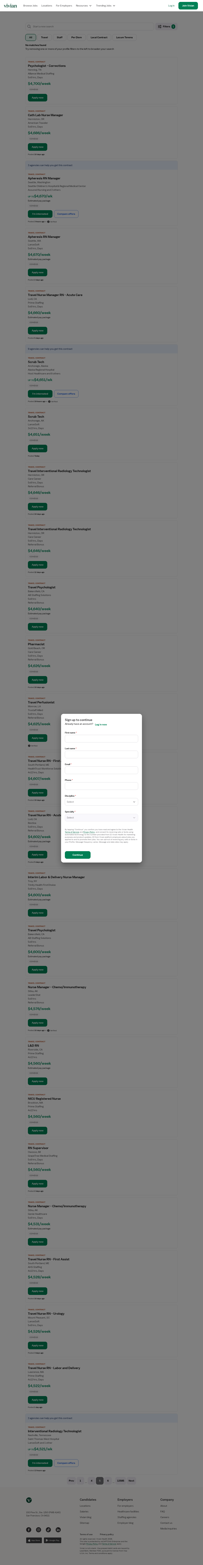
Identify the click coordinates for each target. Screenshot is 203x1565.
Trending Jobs (103, 5)
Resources (82, 5)
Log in (171, 5)
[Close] (147, 18)
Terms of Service (72, 832)
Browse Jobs (30, 5)
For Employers (64, 5)
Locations (46, 5)
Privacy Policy (89, 832)
